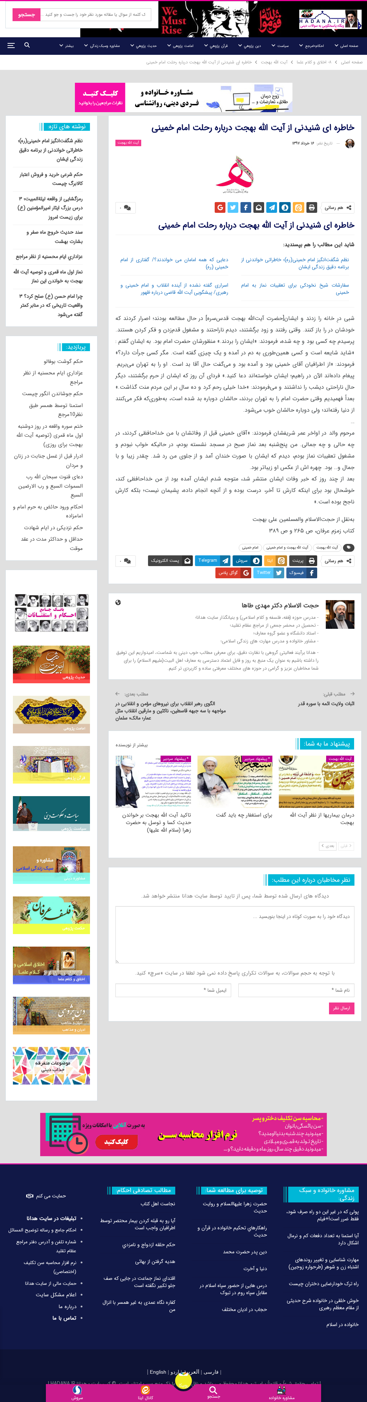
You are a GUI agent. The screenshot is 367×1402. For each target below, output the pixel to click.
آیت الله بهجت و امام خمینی (287, 547)
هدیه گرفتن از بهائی (155, 1261)
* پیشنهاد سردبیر (257, 759)
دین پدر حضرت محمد (245, 1252)
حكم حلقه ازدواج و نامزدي (148, 1245)
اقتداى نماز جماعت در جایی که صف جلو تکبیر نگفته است (139, 1281)
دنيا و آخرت (255, 1269)
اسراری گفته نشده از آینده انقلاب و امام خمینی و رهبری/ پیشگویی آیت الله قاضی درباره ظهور (174, 288)
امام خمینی (250, 547)
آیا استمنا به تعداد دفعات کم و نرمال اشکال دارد (323, 1239)
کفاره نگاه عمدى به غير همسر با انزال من (139, 1306)
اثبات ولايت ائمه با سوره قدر (326, 704)
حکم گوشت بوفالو (63, 361)
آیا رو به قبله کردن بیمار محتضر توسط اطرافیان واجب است (137, 1224)
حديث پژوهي (146, 46)
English (158, 1372)
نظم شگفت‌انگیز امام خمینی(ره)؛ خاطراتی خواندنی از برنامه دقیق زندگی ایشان (295, 263)
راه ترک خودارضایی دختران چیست (324, 1284)
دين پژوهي (252, 46)
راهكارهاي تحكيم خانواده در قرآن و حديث (232, 1231)
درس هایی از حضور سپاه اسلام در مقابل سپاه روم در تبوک (233, 1289)
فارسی (210, 1372)
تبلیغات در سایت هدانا (51, 1218)
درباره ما (67, 1306)
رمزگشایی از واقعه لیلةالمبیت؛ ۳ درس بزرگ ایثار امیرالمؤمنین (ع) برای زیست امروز (50, 208)
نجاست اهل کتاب (157, 1204)
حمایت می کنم (51, 1196)
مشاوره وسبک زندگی (105, 46)
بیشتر (69, 46)
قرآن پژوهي (218, 46)
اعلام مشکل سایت (56, 1295)
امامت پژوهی (183, 46)
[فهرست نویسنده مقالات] (349, 143)
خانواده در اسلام (343, 1325)
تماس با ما (64, 1318)
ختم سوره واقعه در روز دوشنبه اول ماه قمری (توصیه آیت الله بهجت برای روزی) (49, 435)
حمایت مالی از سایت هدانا (50, 1283)
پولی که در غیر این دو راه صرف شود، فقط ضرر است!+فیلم (322, 1215)
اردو (175, 1372)
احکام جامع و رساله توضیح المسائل (42, 1230)
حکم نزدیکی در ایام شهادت (53, 527)
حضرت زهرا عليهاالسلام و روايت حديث (235, 1207)
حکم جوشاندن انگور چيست (52, 393)
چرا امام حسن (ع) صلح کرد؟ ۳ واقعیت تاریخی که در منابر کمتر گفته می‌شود (51, 305)
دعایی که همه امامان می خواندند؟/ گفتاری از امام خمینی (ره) (174, 263)
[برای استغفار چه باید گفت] (235, 782)
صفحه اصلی (349, 46)
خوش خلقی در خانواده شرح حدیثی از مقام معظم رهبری (323, 1304)
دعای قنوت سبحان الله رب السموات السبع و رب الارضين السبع (50, 486)
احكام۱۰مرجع (314, 46)
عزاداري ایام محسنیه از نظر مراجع (49, 256)
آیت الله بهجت (327, 547)
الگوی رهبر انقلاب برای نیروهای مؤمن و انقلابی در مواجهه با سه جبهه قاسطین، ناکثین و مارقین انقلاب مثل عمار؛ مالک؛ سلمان (170, 711)
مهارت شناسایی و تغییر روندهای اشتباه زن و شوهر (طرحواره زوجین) (324, 1263)
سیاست (283, 46)
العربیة (191, 1372)
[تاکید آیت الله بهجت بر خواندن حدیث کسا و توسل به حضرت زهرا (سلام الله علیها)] (153, 782)
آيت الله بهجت (128, 142)
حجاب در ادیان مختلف (244, 1310)
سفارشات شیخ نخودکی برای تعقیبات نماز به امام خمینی (295, 288)
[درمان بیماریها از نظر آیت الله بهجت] (316, 782)
